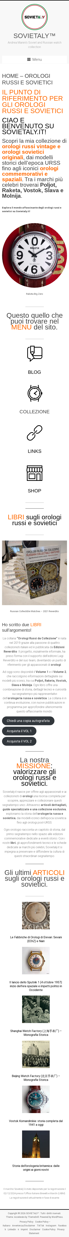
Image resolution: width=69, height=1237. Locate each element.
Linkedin (12, 1229)
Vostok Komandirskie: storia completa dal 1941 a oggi (36, 1123)
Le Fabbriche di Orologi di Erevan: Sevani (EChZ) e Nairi (36, 939)
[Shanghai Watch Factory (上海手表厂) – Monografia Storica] (36, 1011)
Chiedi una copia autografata (28, 721)
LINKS (34, 451)
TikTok (40, 1225)
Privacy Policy (26, 1222)
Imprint (24, 1229)
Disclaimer (35, 1229)
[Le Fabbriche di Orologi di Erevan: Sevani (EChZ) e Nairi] (36, 917)
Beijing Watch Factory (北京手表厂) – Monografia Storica (36, 1078)
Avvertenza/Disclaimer (23, 1225)
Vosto (30, 190)
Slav (50, 190)
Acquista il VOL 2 (19, 741)
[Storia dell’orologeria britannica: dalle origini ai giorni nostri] (36, 1145)
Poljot (47, 185)
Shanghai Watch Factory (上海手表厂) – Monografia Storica (36, 1033)
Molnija (11, 196)
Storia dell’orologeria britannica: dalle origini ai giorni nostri (36, 1167)
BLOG (34, 372)
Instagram (51, 1225)
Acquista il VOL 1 (19, 731)
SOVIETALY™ (34, 36)
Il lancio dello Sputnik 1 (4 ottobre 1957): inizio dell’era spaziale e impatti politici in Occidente (35, 986)
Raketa (11, 190)
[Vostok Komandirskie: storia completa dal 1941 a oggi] (36, 1101)
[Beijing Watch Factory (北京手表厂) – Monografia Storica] (36, 1056)
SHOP (34, 490)
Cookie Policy (48, 1229)
